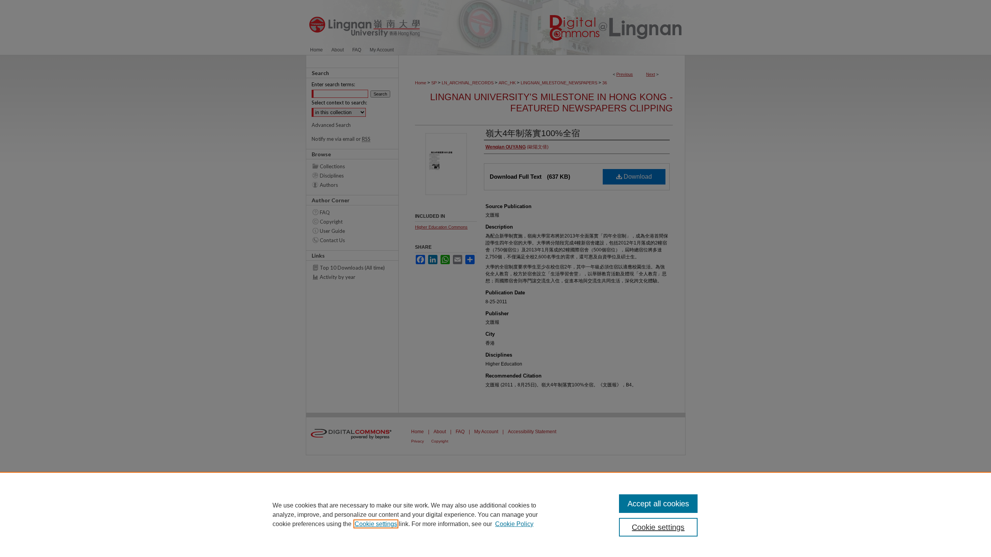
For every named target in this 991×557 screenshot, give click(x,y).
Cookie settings (376, 524)
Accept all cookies (658, 503)
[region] (495, 514)
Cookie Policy (514, 524)
